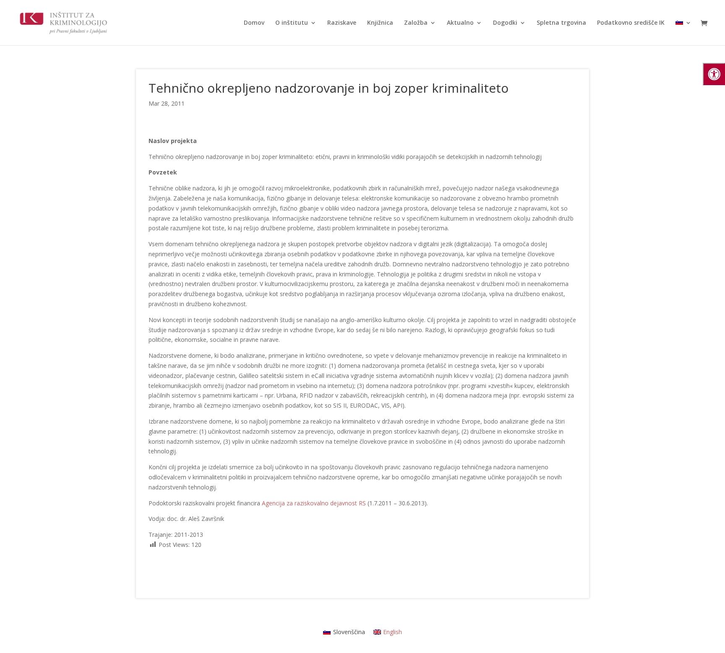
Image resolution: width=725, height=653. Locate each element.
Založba (416, 23)
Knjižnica (380, 23)
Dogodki (505, 23)
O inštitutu (291, 23)
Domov (254, 23)
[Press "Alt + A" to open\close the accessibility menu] (714, 74)
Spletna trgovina (561, 23)
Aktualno (460, 23)
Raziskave (341, 23)
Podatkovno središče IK (631, 23)
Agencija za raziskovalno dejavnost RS (314, 503)
